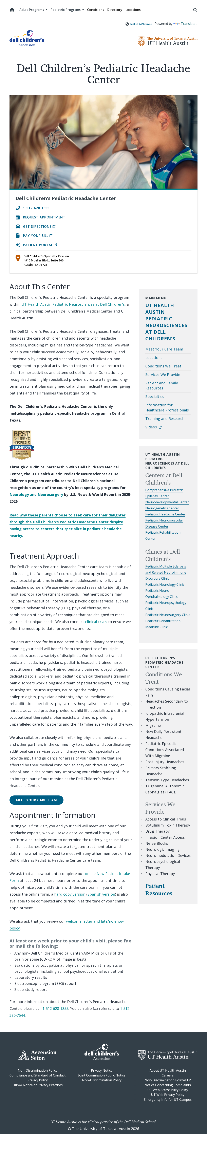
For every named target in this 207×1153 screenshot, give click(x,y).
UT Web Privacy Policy (167, 1094)
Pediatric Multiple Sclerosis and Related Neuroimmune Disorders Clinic (165, 572)
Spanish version (101, 894)
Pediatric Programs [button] (66, 9)
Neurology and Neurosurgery (36, 494)
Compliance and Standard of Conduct (37, 1075)
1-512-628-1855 (55, 1008)
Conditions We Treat (163, 366)
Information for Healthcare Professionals (167, 407)
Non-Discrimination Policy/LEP (168, 1080)
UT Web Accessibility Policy (167, 1090)
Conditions (95, 9)
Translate (188, 23)
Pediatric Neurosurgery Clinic (167, 615)
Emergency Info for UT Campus (168, 1099)
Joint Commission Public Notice (101, 1075)
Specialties (154, 396)
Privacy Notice (101, 1070)
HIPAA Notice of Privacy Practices (38, 1085)
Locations (133, 9)
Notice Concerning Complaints (168, 1085)
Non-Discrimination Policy (37, 1070)
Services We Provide (162, 374)
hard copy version (69, 894)
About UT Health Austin (168, 1070)
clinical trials (96, 621)
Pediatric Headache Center (165, 514)
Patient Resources (158, 889)
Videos (151, 427)
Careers (168, 1075)
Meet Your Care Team (36, 800)
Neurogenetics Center (162, 508)
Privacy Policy (37, 1080)
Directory (114, 9)
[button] (195, 10)
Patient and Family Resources (161, 385)
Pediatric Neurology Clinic (164, 584)
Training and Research (164, 418)
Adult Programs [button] (32, 9)
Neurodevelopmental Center (167, 502)
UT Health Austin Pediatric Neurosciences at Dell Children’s (73, 304)
